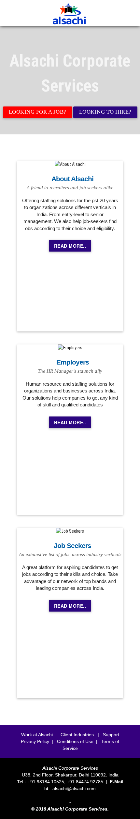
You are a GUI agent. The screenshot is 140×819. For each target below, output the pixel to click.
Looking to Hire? (105, 112)
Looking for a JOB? (37, 112)
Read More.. (70, 245)
